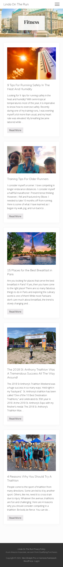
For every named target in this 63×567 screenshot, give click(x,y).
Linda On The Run (16, 4)
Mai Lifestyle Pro (29, 558)
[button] (57, 4)
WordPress (28, 561)
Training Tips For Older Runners (27, 179)
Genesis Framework (47, 558)
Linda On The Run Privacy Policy (31, 549)
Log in (37, 561)
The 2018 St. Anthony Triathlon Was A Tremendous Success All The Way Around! (31, 373)
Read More (15, 131)
